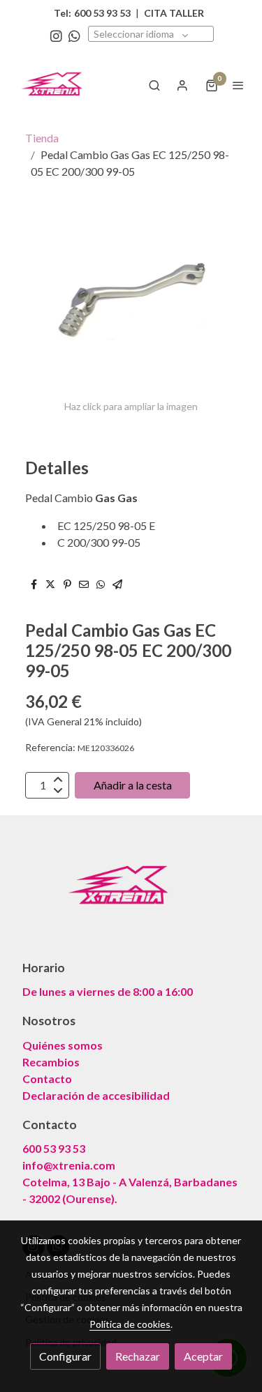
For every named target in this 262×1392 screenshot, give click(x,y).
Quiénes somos (62, 1045)
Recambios (51, 1061)
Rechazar (137, 1356)
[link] (56, 85)
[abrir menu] (238, 85)
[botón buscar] (154, 85)
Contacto (47, 1078)
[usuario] (182, 85)
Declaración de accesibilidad (96, 1095)
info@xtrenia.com (68, 1165)
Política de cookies (129, 1324)
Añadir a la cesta (133, 785)
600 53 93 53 (53, 1148)
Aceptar (203, 1356)
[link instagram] (56, 35)
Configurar (65, 1356)
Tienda (42, 137)
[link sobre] (131, 895)
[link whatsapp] (74, 35)
